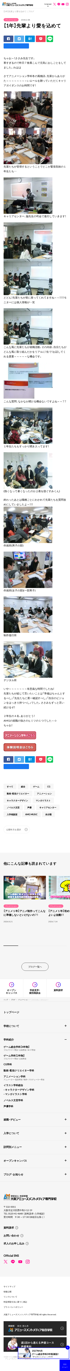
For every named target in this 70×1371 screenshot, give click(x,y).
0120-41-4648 (15, 1213)
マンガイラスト (43, 800)
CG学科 (8, 1064)
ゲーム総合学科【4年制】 (17, 1047)
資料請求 (9, 1227)
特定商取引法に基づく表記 (15, 1301)
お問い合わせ (11, 1235)
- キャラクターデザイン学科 (19, 1089)
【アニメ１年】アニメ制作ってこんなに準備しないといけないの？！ (25, 913)
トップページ (11, 1012)
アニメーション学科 (15, 1076)
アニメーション (11, 19)
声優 (29, 807)
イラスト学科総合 (13, 1085)
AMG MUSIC (31, 814)
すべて (10, 786)
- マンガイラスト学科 (15, 1094)
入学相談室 (12, 814)
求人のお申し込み (14, 1243)
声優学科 (8, 1106)
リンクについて (10, 1296)
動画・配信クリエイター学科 (19, 1070)
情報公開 (7, 1291)
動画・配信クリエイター (18, 793)
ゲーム (36, 786)
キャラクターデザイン (17, 800)
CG (48, 786)
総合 (23, 786)
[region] (35, 910)
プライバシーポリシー (13, 1307)
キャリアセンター (47, 807)
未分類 (48, 814)
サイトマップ (9, 1286)
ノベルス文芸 (13, 807)
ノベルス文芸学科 (13, 1100)
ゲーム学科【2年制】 (14, 1055)
